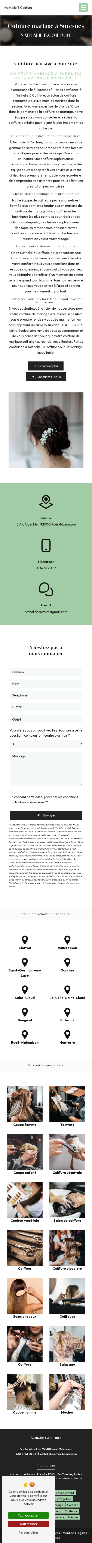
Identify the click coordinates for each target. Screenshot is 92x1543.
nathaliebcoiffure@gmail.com (46, 612)
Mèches (73, 1517)
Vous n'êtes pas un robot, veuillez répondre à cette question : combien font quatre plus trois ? (46, 733)
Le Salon (28, 1474)
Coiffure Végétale (68, 1474)
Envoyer (49, 815)
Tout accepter (28, 1515)
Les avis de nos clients (66, 1478)
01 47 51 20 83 (46, 568)
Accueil (14, 1474)
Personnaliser (28, 1532)
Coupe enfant (65, 1493)
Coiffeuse (71, 1511)
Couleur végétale (59, 1499)
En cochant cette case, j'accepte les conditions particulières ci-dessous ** (44, 799)
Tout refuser (28, 1524)
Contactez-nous (49, 377)
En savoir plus (48, 366)
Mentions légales (75, 1533)
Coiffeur (72, 1505)
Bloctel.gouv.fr (16, 883)
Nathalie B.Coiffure (18, 7)
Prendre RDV (45, 1474)
